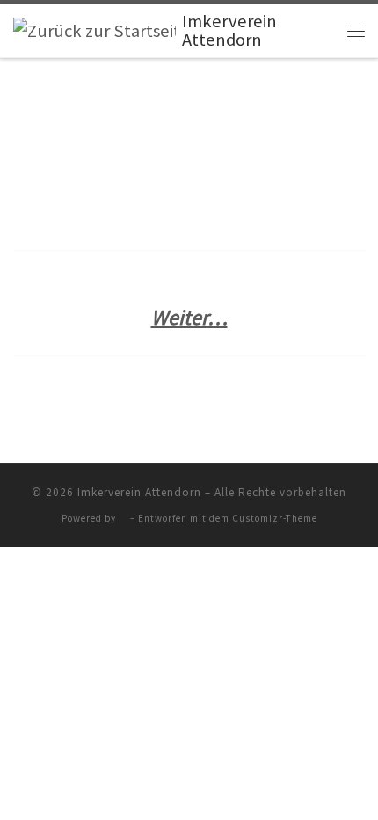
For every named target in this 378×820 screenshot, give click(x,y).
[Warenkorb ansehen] (321, 30)
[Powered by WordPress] (123, 518)
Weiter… (189, 317)
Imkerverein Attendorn (139, 492)
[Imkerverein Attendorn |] (94, 29)
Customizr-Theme (274, 518)
